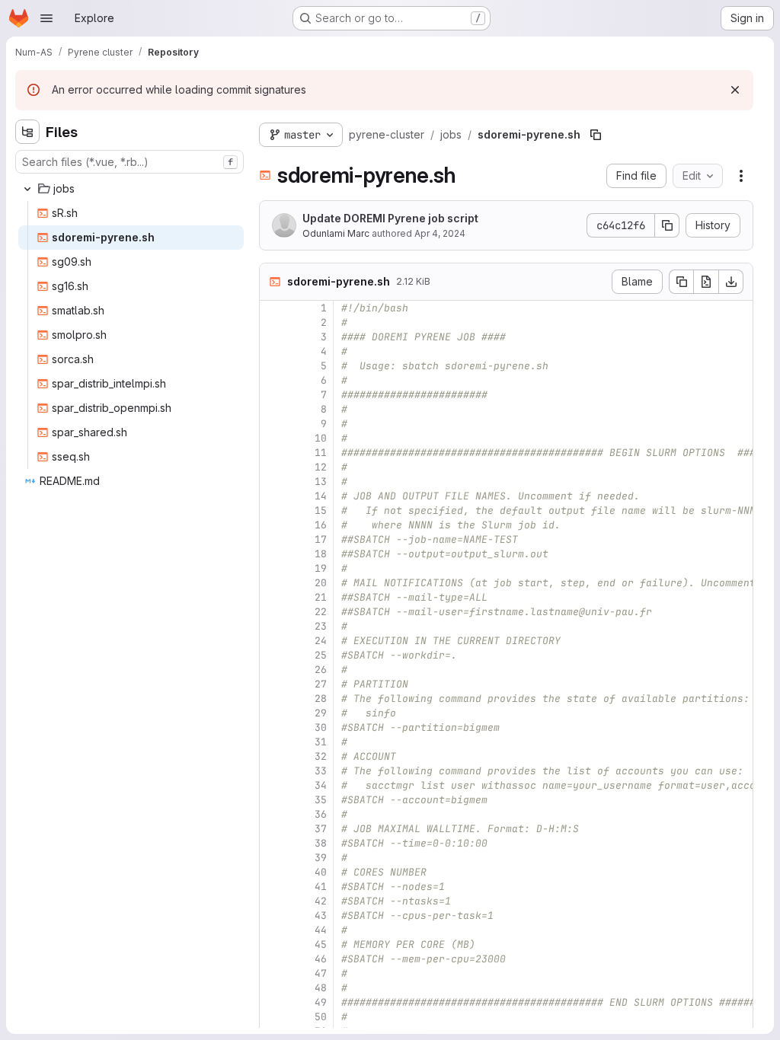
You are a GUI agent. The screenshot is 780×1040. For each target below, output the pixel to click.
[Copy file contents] (681, 282)
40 (321, 872)
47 (321, 973)
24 (321, 640)
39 (321, 857)
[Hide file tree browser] (27, 132)
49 (321, 1002)
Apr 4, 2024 (439, 233)
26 (321, 669)
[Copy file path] (595, 135)
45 (321, 944)
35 (321, 799)
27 (321, 684)
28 (321, 698)
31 (321, 741)
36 (321, 814)
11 (321, 452)
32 (321, 756)
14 (321, 496)
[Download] (731, 282)
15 (321, 510)
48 (321, 987)
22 (321, 611)
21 (321, 597)
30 (321, 727)
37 (321, 828)
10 (321, 438)
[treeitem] (131, 189)
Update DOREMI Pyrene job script (390, 218)
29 (321, 713)
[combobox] (129, 162)
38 (321, 843)
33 (321, 770)
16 (321, 524)
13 (321, 481)
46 (321, 958)
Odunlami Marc (335, 233)
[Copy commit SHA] (667, 225)
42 (321, 901)
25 (321, 655)
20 (321, 582)
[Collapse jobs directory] (27, 189)
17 (321, 539)
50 (321, 1016)
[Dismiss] (735, 90)
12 (321, 467)
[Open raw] (706, 282)
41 (321, 886)
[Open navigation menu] (46, 18)
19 (321, 568)
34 (321, 785)
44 (321, 930)
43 (321, 915)
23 (321, 626)
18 (321, 553)
